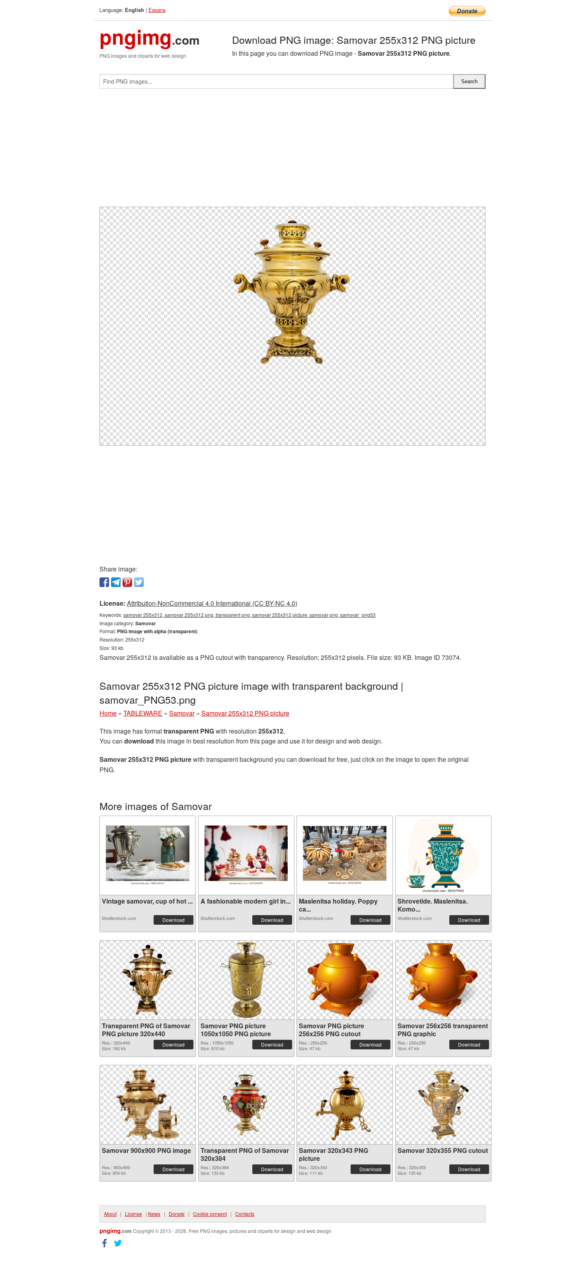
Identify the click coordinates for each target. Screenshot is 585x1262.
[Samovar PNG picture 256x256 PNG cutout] (344, 980)
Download (173, 919)
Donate (177, 1213)
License (133, 1213)
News (154, 1213)
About (110, 1213)
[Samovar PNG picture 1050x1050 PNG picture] (246, 980)
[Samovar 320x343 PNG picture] (345, 1105)
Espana (157, 10)
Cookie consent (210, 1213)
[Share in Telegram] (116, 582)
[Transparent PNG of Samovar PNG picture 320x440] (147, 980)
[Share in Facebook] (104, 582)
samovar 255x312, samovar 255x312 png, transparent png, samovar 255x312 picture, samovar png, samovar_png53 (249, 614)
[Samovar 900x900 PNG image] (147, 1105)
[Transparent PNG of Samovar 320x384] (246, 1105)
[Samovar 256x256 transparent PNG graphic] (443, 980)
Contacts (244, 1213)
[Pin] (127, 582)
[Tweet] (139, 582)
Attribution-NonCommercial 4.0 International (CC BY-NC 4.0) (212, 603)
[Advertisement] (292, 151)
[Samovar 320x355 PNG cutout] (443, 1105)
